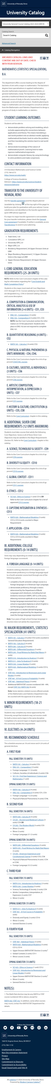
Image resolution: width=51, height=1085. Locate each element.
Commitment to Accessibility (14, 1064)
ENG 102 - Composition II (20, 318)
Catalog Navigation (12, 50)
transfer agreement (18, 200)
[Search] (46, 35)
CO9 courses (17, 457)
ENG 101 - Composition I (19, 315)
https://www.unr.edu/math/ (15, 175)
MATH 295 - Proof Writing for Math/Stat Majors (26, 652)
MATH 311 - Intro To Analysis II (19, 661)
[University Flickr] (32, 1027)
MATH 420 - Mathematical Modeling (24, 517)
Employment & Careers (11, 1049)
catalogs (12, 1079)
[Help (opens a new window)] (47, 58)
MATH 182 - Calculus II (16, 643)
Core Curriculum (22, 416)
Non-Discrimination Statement (14, 1052)
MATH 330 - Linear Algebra (18, 664)
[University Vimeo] (26, 1027)
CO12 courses (23, 502)
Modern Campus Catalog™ (30, 1082)
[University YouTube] (19, 1027)
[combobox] (25, 23)
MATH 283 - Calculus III (17, 646)
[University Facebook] (12, 1027)
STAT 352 (17, 687)
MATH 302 (25, 687)
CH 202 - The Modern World (23, 825)
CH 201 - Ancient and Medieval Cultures (28, 820)
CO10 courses (18, 471)
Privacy (5, 1055)
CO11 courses (18, 485)
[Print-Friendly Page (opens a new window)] (44, 58)
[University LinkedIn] (46, 1027)
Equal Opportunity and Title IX (14, 1067)
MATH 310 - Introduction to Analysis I (22, 658)
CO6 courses (17, 379)
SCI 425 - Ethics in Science (20, 496)
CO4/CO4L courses (20, 362)
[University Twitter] (5, 1027)
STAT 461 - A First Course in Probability (23, 678)
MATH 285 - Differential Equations (21, 649)
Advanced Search (9, 43)
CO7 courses (17, 401)
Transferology (9, 225)
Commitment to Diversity (12, 1061)
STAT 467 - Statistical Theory (19, 681)
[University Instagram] (39, 1027)
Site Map (5, 1058)
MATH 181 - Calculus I (18, 344)
